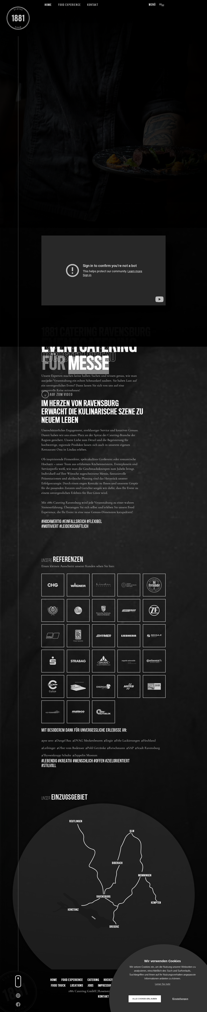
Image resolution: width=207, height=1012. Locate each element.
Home (48, 5)
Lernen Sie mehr (162, 984)
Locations (76, 985)
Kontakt (92, 5)
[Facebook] (18, 1004)
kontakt (103, 996)
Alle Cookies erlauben (144, 999)
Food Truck (58, 985)
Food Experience (69, 5)
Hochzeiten (111, 980)
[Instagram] (18, 995)
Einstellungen (180, 999)
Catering (93, 980)
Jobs (90, 985)
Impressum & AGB (109, 985)
